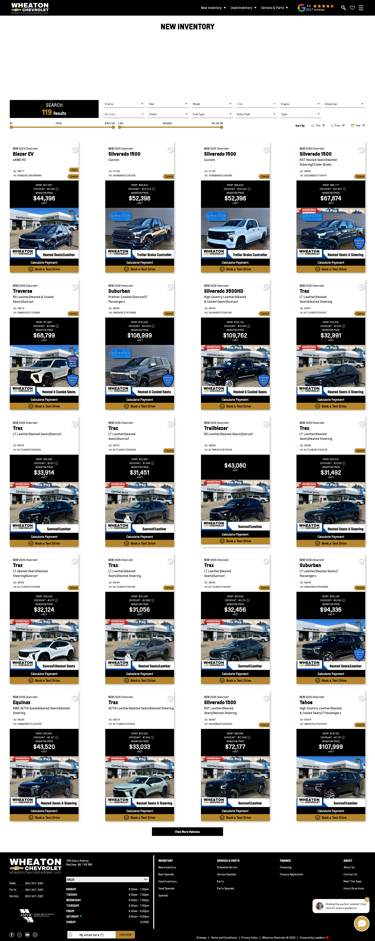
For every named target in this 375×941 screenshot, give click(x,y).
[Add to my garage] (74, 149)
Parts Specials (225, 888)
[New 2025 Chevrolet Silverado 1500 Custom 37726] (139, 233)
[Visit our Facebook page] (11, 934)
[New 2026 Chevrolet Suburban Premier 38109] (139, 370)
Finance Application (291, 874)
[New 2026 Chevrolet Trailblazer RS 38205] (235, 505)
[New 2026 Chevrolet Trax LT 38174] (44, 507)
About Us (349, 867)
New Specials (166, 874)
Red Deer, (72, 864)
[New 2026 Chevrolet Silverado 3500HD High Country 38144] (235, 370)
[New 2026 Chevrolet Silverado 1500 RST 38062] (330, 233)
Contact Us (350, 874)
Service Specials (226, 874)
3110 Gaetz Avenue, (77, 860)
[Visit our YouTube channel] (27, 934)
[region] (187, 65)
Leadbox (320, 937)
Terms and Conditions (224, 937)
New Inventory (211, 8)
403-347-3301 (34, 883)
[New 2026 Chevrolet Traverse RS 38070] (44, 370)
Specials (163, 895)
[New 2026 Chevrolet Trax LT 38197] (330, 370)
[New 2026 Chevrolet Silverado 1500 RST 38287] (235, 781)
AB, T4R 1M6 (85, 864)
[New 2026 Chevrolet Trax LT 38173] (139, 507)
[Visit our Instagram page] (35, 934)
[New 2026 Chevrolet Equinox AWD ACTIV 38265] (44, 781)
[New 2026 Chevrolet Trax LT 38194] (139, 644)
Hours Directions (354, 888)
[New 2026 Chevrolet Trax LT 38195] (235, 644)
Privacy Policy (249, 937)
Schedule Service (227, 867)
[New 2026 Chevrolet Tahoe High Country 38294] (330, 781)
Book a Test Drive (47, 269)
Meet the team (353, 881)
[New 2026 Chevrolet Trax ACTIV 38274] (139, 781)
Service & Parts (272, 8)
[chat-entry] (362, 923)
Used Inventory (241, 8)
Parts (220, 881)
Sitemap (201, 937)
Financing (285, 867)
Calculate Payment (44, 262)
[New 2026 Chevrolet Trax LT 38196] (330, 507)
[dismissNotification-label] (367, 899)
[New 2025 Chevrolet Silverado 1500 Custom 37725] (235, 233)
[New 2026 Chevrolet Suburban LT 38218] (330, 644)
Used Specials (166, 888)
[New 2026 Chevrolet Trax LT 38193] (44, 644)
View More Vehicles (187, 831)
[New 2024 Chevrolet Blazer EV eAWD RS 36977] (44, 233)
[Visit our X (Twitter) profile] (19, 934)
